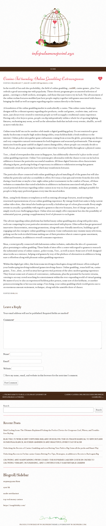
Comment (8, 320)
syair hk (6, 487)
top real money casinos (13, 499)
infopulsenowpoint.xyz (53, 52)
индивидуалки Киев (11, 481)
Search (6, 405)
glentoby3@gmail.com (41, 83)
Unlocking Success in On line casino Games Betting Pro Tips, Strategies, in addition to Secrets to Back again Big (51, 454)
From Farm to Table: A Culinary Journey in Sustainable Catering (24, 396)
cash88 (72, 88)
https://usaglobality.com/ (14, 505)
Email (6, 361)
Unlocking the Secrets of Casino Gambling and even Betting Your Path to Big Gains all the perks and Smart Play (51, 448)
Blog (15, 293)
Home (53, 69)
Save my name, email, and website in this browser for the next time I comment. (42, 375)
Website (7, 368)
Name (6, 354)
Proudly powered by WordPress (35, 525)
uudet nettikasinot (11, 493)
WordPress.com (78, 525)
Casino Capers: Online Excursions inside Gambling (84, 396)
